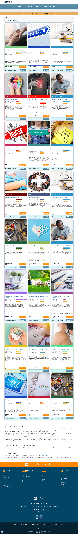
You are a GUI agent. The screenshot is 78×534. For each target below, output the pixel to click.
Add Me (39, 278)
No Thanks (39, 281)
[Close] (51, 252)
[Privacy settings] (2, 532)
